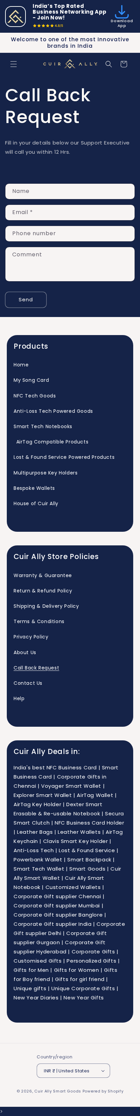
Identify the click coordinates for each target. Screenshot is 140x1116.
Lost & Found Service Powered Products (64, 457)
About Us (25, 652)
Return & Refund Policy (43, 590)
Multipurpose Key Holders (45, 472)
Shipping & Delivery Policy (46, 606)
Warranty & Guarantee (43, 575)
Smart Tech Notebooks (43, 426)
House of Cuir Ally (36, 503)
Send (26, 299)
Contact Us (28, 683)
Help (19, 698)
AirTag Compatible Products (51, 441)
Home (21, 364)
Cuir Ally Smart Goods (57, 1091)
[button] (13, 64)
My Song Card (31, 380)
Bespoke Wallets (34, 488)
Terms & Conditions (39, 621)
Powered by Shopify (103, 1091)
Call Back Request (36, 667)
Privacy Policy (31, 636)
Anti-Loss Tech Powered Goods (53, 411)
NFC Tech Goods (35, 395)
